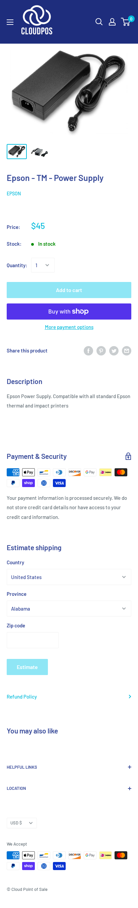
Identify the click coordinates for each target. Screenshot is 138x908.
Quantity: (17, 265)
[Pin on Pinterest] (101, 350)
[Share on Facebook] (88, 350)
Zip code (16, 625)
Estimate (27, 667)
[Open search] (99, 22)
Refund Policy (22, 697)
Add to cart (69, 290)
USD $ (16, 822)
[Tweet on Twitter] (114, 350)
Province (16, 594)
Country (15, 562)
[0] (126, 22)
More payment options (69, 327)
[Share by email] (126, 350)
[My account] (112, 22)
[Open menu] (10, 22)
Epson (14, 193)
